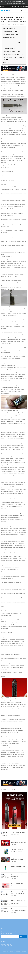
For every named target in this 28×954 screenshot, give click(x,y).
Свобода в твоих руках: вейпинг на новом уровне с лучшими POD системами (19, 902)
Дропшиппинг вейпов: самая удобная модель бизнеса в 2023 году (19, 842)
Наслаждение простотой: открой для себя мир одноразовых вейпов (19, 893)
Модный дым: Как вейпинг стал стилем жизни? (18, 875)
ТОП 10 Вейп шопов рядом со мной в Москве (18, 833)
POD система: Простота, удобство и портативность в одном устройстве (17, 885)
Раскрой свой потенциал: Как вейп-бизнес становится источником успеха (18, 859)
